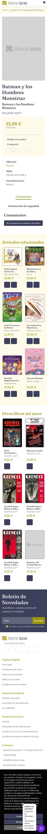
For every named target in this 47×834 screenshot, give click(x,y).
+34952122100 (9, 755)
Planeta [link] (10, 165)
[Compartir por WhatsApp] (19, 150)
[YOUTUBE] (31, 649)
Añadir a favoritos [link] (16, 139)
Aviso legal (7, 664)
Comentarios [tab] (23, 196)
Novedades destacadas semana (16, 726)
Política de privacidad (12, 674)
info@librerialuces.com (13, 760)
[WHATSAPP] (38, 649)
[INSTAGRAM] (11, 649)
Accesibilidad (8, 708)
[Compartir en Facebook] (8, 150)
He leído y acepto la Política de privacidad (26, 626)
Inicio (5, 10)
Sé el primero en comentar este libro (23, 223)
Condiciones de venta (12, 669)
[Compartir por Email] (25, 150)
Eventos (5, 721)
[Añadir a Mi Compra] (7, 285)
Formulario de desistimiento (15, 703)
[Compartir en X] (14, 150)
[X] (18, 649)
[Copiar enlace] (30, 150)
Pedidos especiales (11, 698)
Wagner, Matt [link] (12, 113)
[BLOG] (25, 649)
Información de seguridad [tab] (23, 206)
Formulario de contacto (14, 765)
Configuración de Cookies (14, 684)
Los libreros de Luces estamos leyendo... (20, 731)
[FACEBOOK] (5, 649)
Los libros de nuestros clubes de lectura (20, 736)
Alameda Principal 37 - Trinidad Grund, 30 (23, 750)
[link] (14, 285)
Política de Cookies (11, 679)
